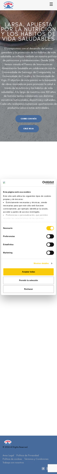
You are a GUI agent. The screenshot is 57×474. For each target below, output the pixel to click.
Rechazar (28, 289)
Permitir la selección (28, 280)
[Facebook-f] (43, 468)
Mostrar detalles (41, 263)
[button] (28, 118)
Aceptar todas (28, 272)
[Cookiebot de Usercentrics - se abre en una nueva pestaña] (42, 182)
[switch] (47, 235)
